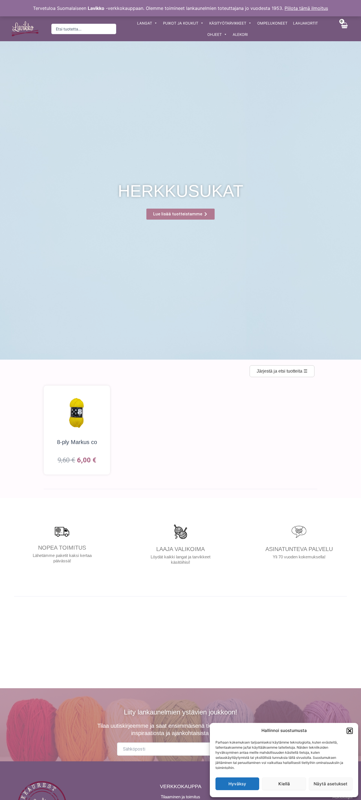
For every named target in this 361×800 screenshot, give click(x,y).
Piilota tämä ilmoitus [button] (306, 8)
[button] (350, 731)
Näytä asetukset (330, 783)
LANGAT (144, 23)
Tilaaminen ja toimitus (180, 796)
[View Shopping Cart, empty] (344, 28)
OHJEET (214, 34)
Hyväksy (237, 783)
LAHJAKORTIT (305, 23)
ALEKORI (240, 34)
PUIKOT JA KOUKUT (180, 23)
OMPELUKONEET (272, 23)
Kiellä (284, 783)
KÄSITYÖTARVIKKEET (227, 23)
